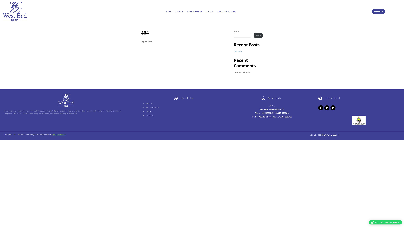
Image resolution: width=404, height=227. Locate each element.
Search (236, 31)
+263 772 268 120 (285, 117)
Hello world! (238, 52)
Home (168, 12)
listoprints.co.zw (59, 135)
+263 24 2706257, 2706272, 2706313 (275, 113)
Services (210, 12)
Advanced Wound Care (227, 12)
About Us (179, 12)
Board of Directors (194, 12)
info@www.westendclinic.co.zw (272, 109)
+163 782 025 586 (265, 117)
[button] (385, 222)
